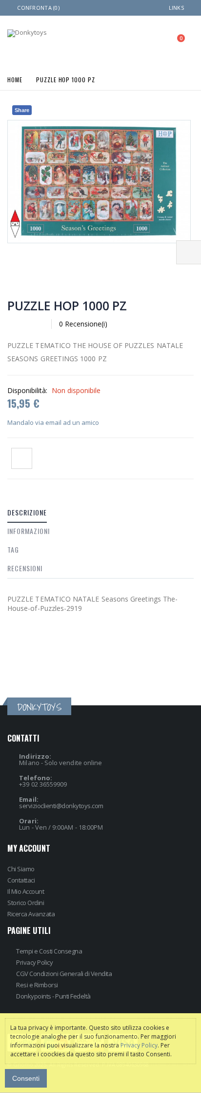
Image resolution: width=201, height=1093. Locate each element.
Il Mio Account (25, 891)
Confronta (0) (38, 7)
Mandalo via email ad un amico (53, 422)
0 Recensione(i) (83, 323)
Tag (13, 549)
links (176, 7)
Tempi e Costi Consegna (49, 951)
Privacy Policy (34, 962)
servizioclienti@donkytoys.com (61, 805)
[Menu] (135, 41)
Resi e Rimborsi (37, 984)
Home (14, 79)
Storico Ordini (25, 902)
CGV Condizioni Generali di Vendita (64, 973)
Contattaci (21, 880)
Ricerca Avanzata (31, 913)
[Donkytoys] (27, 33)
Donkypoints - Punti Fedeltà (53, 996)
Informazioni (28, 531)
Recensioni (24, 568)
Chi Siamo (21, 868)
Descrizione (27, 512)
